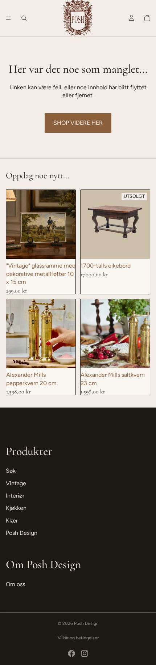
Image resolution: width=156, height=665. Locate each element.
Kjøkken (16, 507)
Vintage (16, 483)
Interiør (15, 495)
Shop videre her (78, 122)
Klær (12, 520)
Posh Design (21, 532)
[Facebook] (71, 653)
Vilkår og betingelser (78, 637)
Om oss (15, 584)
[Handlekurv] (147, 18)
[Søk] (24, 18)
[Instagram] (84, 653)
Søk (11, 470)
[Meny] (8, 18)
